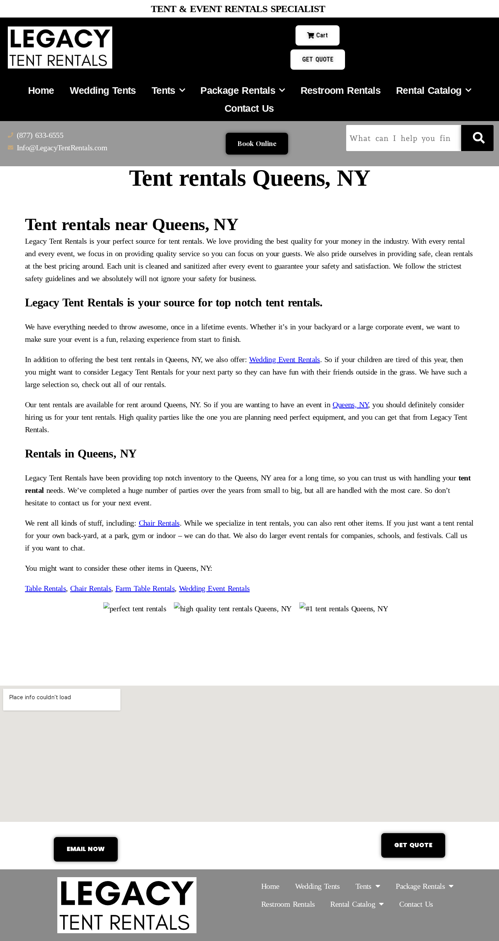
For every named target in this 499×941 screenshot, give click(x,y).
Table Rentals (45, 588)
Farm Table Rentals (145, 588)
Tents (163, 90)
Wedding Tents (103, 90)
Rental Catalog (429, 90)
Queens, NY (350, 404)
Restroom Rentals (340, 90)
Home (41, 90)
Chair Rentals (159, 523)
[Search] (477, 138)
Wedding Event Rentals (284, 359)
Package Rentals (237, 90)
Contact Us (249, 108)
